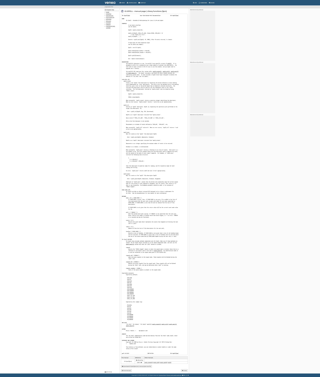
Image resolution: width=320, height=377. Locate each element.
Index (123, 2)
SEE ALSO (108, 21)
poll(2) (169, 63)
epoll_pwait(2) (132, 73)
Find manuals (127, 370)
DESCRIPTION (109, 15)
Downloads (133, 2)
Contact (143, 2)
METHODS (108, 19)
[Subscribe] (186, 375)
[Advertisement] (202, 36)
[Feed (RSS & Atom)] (184, 375)
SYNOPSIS (108, 14)
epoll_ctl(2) (166, 71)
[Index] (110, 3)
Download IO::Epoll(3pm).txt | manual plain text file (137, 366)
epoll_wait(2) (174, 71)
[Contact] (182, 375)
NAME (107, 12)
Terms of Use (162, 375)
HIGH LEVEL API (110, 17)
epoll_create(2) (157, 71)
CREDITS (108, 24)
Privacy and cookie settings (174, 375)
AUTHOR (108, 22)
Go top (185, 370)
